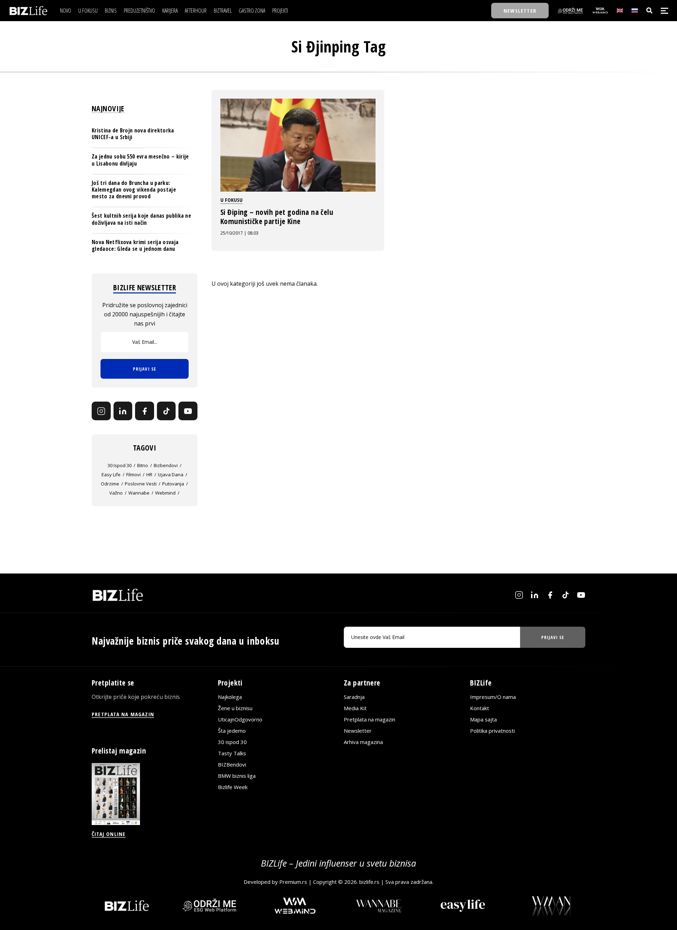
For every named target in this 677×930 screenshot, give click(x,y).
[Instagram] (101, 411)
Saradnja (354, 696)
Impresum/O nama (493, 696)
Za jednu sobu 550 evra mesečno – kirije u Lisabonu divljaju (140, 160)
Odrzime (110, 483)
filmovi (133, 474)
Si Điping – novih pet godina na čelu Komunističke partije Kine (276, 216)
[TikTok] (166, 411)
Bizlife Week (233, 786)
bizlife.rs (369, 881)
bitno (142, 465)
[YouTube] (187, 411)
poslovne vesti (141, 483)
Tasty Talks (232, 753)
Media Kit (355, 708)
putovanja (173, 483)
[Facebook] (144, 411)
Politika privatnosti (492, 730)
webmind (165, 493)
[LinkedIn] (123, 411)
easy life (111, 474)
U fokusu (231, 199)
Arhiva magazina (363, 741)
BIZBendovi (232, 764)
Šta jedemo (232, 730)
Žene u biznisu (235, 708)
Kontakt (479, 708)
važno (116, 493)
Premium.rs (293, 881)
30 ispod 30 (120, 465)
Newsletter (358, 730)
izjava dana (170, 474)
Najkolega (230, 696)
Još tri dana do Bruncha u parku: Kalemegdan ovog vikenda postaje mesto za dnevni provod (134, 189)
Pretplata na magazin (369, 719)
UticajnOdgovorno (240, 719)
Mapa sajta (483, 719)
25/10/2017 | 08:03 (239, 233)
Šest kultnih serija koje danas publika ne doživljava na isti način (141, 219)
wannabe (139, 493)
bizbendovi (166, 465)
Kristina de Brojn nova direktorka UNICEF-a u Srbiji (133, 133)
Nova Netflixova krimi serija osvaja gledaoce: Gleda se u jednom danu (135, 245)
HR (149, 474)
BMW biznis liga (237, 775)
